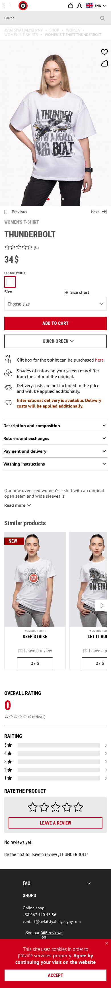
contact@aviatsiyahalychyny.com (52, 921)
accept (55, 975)
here (99, 360)
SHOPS (29, 895)
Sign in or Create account (79, 5)
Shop (54, 30)
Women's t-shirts (21, 34)
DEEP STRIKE (35, 636)
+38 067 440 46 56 (39, 914)
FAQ (26, 883)
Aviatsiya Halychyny (23, 30)
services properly (52, 955)
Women (73, 30)
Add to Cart (55, 323)
